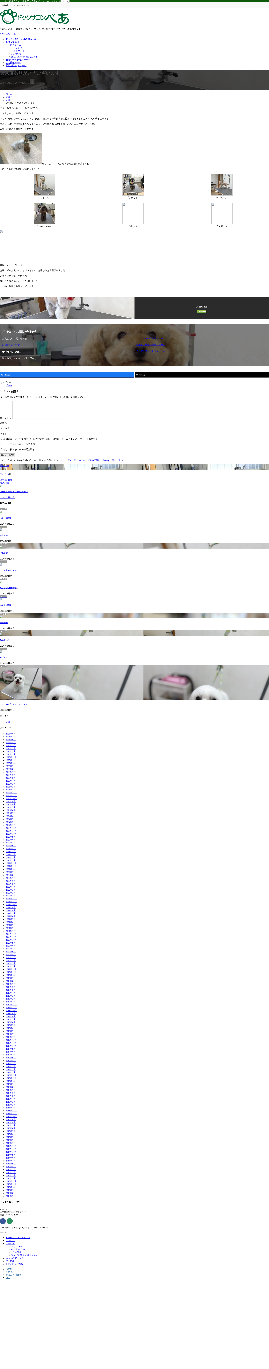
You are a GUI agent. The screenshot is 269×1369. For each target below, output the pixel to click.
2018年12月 (11, 1004)
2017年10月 (11, 1046)
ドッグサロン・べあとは (18, 1237)
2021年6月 (11, 916)
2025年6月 (11, 775)
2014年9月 (11, 1155)
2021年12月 (11, 898)
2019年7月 (11, 984)
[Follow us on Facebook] (3, 1221)
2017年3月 (11, 1066)
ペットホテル (18, 51)
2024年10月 (11, 798)
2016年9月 (11, 1084)
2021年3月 (11, 925)
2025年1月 (11, 789)
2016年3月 (11, 1102)
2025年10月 (11, 763)
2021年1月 (11, 931)
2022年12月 (11, 863)
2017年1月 (11, 1072)
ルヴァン (3, 657)
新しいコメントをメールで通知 (19, 444)
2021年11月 (11, 901)
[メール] (10, 1221)
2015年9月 (11, 1119)
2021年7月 (11, 913)
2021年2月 (11, 928)
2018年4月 (11, 1028)
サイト (3, 433)
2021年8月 (11, 910)
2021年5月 (11, 919)
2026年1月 (11, 754)
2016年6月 (11, 1093)
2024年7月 (11, 807)
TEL (8, 1277)
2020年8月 (11, 946)
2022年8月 (11, 875)
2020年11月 (11, 937)
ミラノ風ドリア (9, 570)
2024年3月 (11, 819)
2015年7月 (11, 1125)
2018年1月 (11, 1037)
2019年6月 (11, 987)
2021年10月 (11, 904)
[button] (67, 345)
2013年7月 (11, 1196)
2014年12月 (11, 1146)
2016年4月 (11, 1099)
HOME (9, 1269)
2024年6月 (11, 810)
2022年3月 (11, 890)
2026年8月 (11, 734)
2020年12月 (11, 934)
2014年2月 (11, 1175)
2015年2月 (11, 1140)
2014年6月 (11, 1163)
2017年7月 (11, 1054)
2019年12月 (11, 969)
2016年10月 (11, 1081)
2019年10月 (11, 975)
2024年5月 (11, 813)
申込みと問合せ (13, 1275)
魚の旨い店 (4, 640)
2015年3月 (11, 1137)
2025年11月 (11, 760)
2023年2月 (11, 857)
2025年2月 (11, 787)
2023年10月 (11, 834)
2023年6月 (11, 845)
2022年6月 (11, 881)
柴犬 (4, 623)
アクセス (10, 1272)
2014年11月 (11, 1149)
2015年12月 (11, 1110)
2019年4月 (11, 993)
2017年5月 (11, 1060)
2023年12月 (11, 828)
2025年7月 (11, 772)
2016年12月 (11, 1075)
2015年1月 (11, 1143)
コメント (6, 418)
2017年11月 (11, 1043)
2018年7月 (11, 1019)
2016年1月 (11, 1108)
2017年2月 (11, 1069)
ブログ (9, 385)
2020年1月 (11, 966)
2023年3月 (11, 854)
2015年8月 (11, 1122)
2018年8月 (11, 1016)
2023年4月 (11, 851)
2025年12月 (11, 757)
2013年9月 (11, 1190)
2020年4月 (11, 957)
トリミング (16, 48)
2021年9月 (11, 907)
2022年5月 (11, 884)
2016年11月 (11, 1078)
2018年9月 (11, 1013)
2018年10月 (11, 1010)
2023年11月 (11, 831)
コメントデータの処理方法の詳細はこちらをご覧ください (94, 460)
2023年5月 (11, 848)
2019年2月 (11, 999)
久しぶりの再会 (9, 588)
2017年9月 (11, 1049)
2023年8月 (11, 840)
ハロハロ (6, 518)
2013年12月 (11, 1181)
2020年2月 (11, 963)
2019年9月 (11, 978)
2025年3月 (11, 784)
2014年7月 (11, 1161)
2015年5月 (11, 1131)
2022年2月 (11, 893)
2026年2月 (11, 751)
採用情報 (10, 1261)
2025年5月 (11, 778)
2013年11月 (11, 1184)
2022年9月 (11, 872)
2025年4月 (11, 781)
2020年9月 (11, 943)
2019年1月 (11, 1001)
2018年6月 (11, 1022)
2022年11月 (11, 866)
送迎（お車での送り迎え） (24, 57)
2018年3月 (11, 1031)
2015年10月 (11, 1116)
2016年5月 (11, 1096)
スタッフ (10, 1240)
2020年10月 (11, 940)
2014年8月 (11, 1158)
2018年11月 (11, 1007)
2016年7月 (11, 1090)
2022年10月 (11, 869)
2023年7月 (11, 842)
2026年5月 (11, 742)
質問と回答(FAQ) (14, 1264)
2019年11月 (11, 972)
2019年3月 (11, 996)
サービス (10, 1243)
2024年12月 (11, 792)
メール (5, 428)
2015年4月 (11, 1134)
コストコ (6, 605)
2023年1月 (11, 860)
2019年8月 (11, 981)
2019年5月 (11, 990)
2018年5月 (11, 1025)
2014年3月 (11, 1172)
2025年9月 (11, 766)
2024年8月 (11, 804)
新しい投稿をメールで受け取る (19, 449)
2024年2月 (11, 822)
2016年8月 (11, 1087)
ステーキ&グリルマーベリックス (13, 704)
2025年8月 (11, 769)
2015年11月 (11, 1113)
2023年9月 (11, 837)
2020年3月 (11, 960)
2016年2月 (11, 1105)
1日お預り (16, 54)
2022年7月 (11, 878)
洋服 (4, 553)
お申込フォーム (8, 34)
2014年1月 (11, 1178)
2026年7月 (11, 736)
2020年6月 (11, 951)
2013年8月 (11, 1193)
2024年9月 (11, 801)
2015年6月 (11, 1128)
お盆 (4, 535)
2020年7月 (11, 948)
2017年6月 (11, 1057)
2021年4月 (11, 922)
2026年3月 (11, 748)
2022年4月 (11, 887)
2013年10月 (11, 1187)
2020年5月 (11, 954)
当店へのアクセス (15, 1258)
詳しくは (65, 1)
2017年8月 (11, 1052)
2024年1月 (11, 825)
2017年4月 (11, 1063)
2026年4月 (11, 745)
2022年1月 (11, 895)
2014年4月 (11, 1169)
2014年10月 (11, 1152)
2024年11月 (11, 795)
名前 (3, 423)
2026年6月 (11, 739)
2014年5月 (11, 1166)
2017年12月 (11, 1040)
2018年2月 (11, 1034)
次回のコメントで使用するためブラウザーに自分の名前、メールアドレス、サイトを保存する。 (51, 439)
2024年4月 (11, 816)
